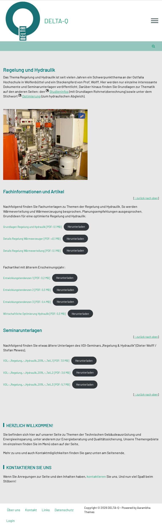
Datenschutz (64, 510)
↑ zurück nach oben (146, 198)
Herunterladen (76, 226)
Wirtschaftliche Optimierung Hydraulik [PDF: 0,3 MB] (34, 313)
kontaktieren (96, 476)
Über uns (13, 510)
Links (46, 510)
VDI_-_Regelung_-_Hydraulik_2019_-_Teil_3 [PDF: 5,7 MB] (36, 384)
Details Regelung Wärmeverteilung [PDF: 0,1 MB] (32, 250)
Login (10, 521)
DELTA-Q (56, 21)
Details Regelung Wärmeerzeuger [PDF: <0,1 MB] (32, 238)
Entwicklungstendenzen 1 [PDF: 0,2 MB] (26, 277)
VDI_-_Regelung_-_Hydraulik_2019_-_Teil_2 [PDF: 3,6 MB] (36, 372)
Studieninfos (59, 91)
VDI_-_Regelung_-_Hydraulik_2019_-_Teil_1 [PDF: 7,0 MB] (36, 360)
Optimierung (31, 96)
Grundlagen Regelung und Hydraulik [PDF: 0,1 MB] (32, 226)
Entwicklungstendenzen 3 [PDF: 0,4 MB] (27, 301)
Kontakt (31, 510)
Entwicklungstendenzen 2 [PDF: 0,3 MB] (27, 290)
